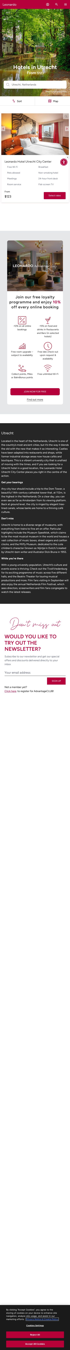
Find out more (35, 399)
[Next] (67, 128)
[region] (35, 1327)
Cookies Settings (35, 1325)
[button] (47, 4)
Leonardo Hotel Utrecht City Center (28, 161)
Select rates (55, 195)
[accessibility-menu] (63, 162)
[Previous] (3, 128)
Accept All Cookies (35, 1344)
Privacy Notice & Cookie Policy (42, 1319)
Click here (10, 691)
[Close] (67, 157)
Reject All (35, 1334)
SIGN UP (56, 681)
